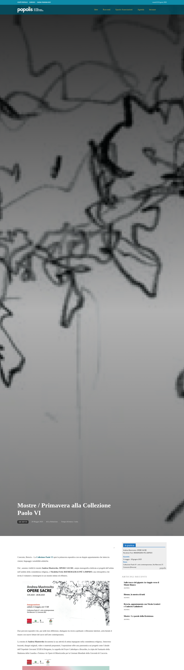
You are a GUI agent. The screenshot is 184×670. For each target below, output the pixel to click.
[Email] (54, 549)
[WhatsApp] (48, 549)
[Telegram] (59, 549)
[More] (77, 549)
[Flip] (65, 549)
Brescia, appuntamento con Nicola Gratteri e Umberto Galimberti (142, 605)
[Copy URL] (71, 549)
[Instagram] (149, 2)
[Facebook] (144, 2)
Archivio (22, 522)
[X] (42, 549)
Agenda (127, 588)
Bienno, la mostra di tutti (134, 594)
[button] (164, 10)
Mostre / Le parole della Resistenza (138, 616)
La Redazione (53, 522)
